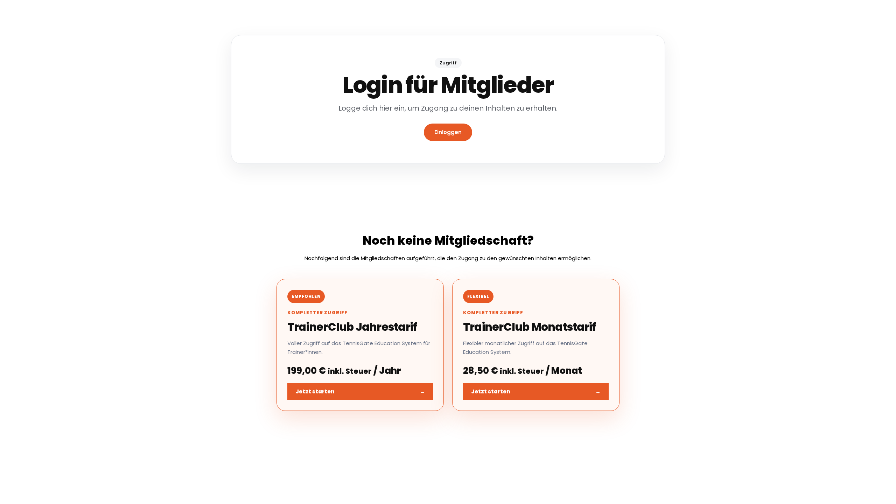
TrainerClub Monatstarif (529, 327)
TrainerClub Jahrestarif (352, 327)
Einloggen (448, 132)
